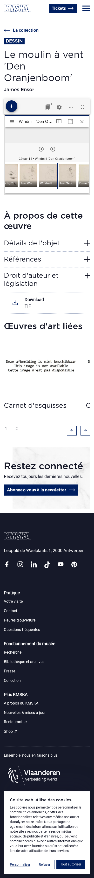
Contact (10, 610)
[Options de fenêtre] (59, 121)
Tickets (59, 8)
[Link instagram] (20, 564)
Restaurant (16, 722)
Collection (12, 680)
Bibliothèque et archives (24, 661)
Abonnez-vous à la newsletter (36, 490)
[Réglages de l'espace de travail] (59, 107)
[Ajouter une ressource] (11, 106)
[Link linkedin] (34, 564)
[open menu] (86, 8)
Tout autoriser (70, 864)
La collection (26, 30)
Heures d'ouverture (22, 20)
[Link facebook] (7, 564)
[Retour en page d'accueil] (17, 8)
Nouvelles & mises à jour (25, 712)
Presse (9, 671)
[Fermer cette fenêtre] (82, 121)
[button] (9, 176)
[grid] (47, 178)
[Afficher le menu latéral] (12, 121)
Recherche (12, 652)
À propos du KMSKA (21, 703)
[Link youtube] (61, 564)
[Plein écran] (82, 107)
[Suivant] (53, 149)
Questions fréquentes (22, 629)
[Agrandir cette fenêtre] (70, 121)
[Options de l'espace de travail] (71, 107)
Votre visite (13, 601)
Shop (11, 731)
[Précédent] (41, 149)
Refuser (44, 864)
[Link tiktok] (47, 564)
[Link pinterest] (74, 564)
